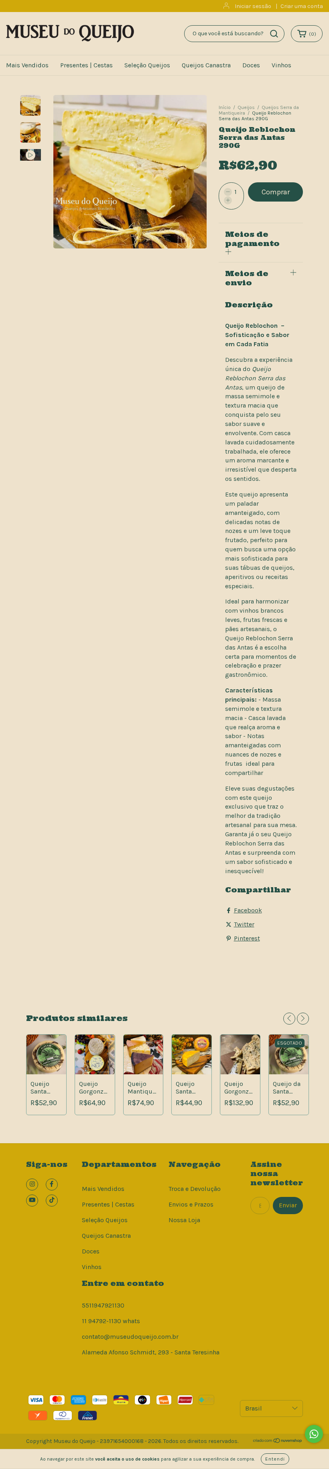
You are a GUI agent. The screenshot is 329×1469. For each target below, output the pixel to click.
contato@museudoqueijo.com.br (130, 1336)
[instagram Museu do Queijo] (32, 1184)
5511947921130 (103, 1305)
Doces (251, 65)
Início (225, 107)
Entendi (275, 1459)
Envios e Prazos (191, 1204)
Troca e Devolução (195, 1189)
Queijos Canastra (206, 65)
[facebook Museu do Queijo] (52, 1184)
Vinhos (281, 65)
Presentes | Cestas (86, 65)
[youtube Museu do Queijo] (32, 1201)
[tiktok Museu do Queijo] (52, 1201)
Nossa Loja (184, 1220)
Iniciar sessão (253, 6)
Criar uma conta (301, 6)
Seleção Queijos (147, 65)
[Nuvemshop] (278, 1441)
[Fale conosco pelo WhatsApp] (314, 1434)
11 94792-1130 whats (111, 1321)
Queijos (246, 107)
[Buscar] (274, 33)
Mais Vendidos (27, 65)
